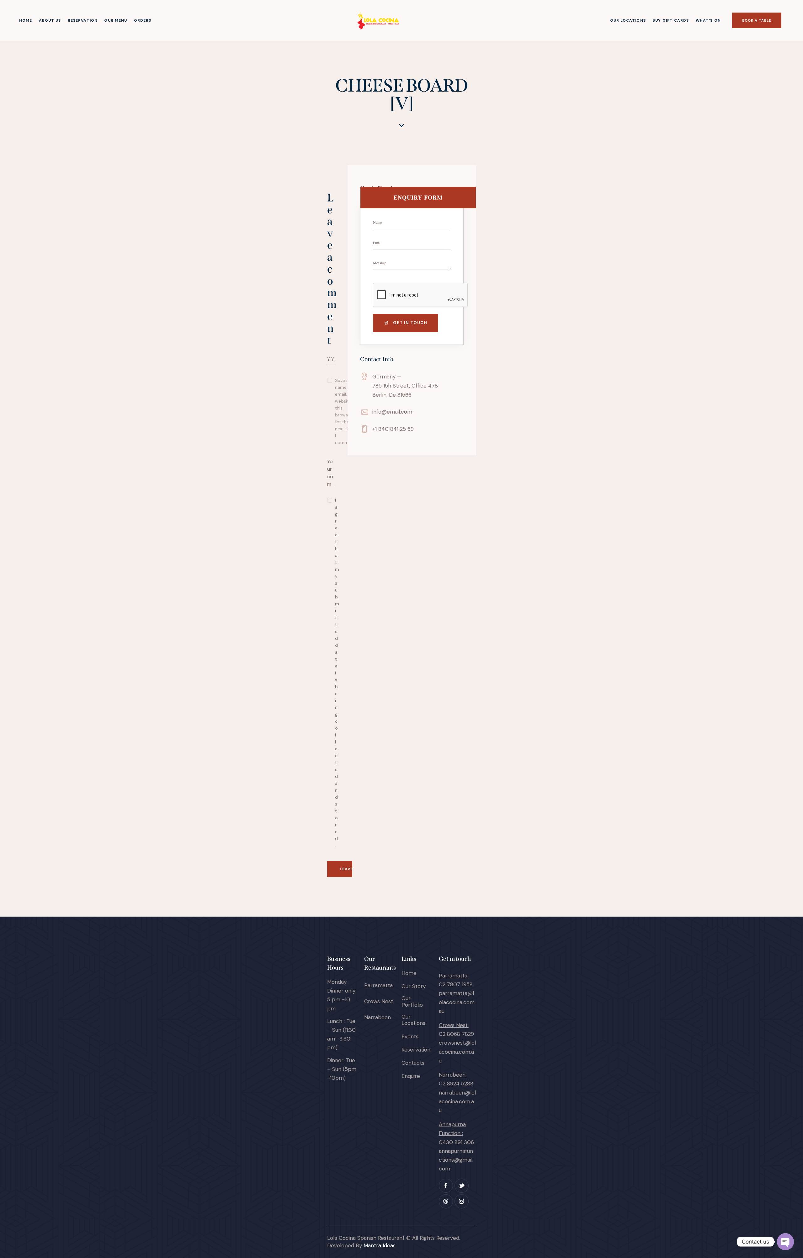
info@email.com (392, 411)
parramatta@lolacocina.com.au (457, 1002)
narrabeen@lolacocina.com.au (457, 1101)
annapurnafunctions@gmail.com (456, 1160)
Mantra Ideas (380, 1245)
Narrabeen (377, 1017)
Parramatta (378, 985)
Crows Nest (378, 1001)
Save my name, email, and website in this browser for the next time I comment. (345, 411)
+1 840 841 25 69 (393, 429)
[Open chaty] (785, 1241)
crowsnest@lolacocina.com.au (457, 1051)
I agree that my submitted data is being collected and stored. (331, 673)
